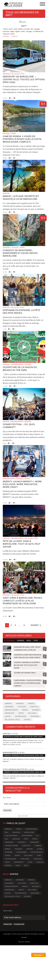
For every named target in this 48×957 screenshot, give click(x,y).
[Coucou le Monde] (13, 5)
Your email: (7, 797)
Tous (36, 640)
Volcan (40, 862)
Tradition (38, 859)
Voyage (27, 719)
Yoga (17, 865)
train (7, 862)
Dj (38, 835)
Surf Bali (7, 734)
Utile (30, 862)
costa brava (27, 835)
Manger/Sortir (17, 364)
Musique (28, 364)
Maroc (25, 710)
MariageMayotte (10, 752)
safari (7, 855)
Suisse (27, 478)
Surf (39, 855)
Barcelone (29, 832)
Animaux (8, 703)
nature (30, 849)
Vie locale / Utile (17, 74)
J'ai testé (14, 247)
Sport (13, 133)
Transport (18, 862)
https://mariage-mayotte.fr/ (15, 769)
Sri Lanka (32, 713)
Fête (26, 839)
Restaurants (36, 852)
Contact (24, 937)
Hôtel (35, 839)
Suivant (35, 625)
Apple (18, 829)
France (31, 703)
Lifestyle (34, 707)
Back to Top (22, 816)
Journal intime (11, 845)
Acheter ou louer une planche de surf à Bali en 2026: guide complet (24, 736)
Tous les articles (24, 942)
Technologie (20, 716)
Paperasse (9, 713)
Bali (6, 832)
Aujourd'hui (9, 640)
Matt (9, 15)
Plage (39, 849)
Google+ (14, 36)
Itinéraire (34, 842)
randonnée (22, 852)
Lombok (38, 845)
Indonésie (9, 707)
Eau (6, 839)
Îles (26, 865)
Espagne (6, 74)
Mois (29, 640)
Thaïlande (35, 716)
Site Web (6, 36)
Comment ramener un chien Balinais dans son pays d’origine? (24, 755)
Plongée (8, 852)
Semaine (20, 640)
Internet (22, 842)
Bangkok (16, 832)
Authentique (31, 829)
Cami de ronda (11, 835)
